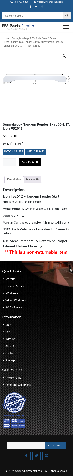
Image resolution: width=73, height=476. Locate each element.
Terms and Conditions (18, 385)
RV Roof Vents (13, 307)
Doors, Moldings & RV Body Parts (29, 38)
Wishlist (10, 339)
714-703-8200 (20, 2)
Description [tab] (14, 179)
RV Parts (10, 279)
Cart (7, 332)
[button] (64, 56)
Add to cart (30, 162)
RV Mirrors (11, 293)
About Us (10, 346)
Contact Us (11, 353)
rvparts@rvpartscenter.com (49, 2)
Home (6, 38)
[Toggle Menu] (66, 27)
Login (8, 325)
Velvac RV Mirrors (15, 300)
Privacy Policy (13, 378)
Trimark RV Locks (15, 286)
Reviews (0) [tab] (32, 179)
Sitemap (10, 360)
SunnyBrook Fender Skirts (25, 42)
